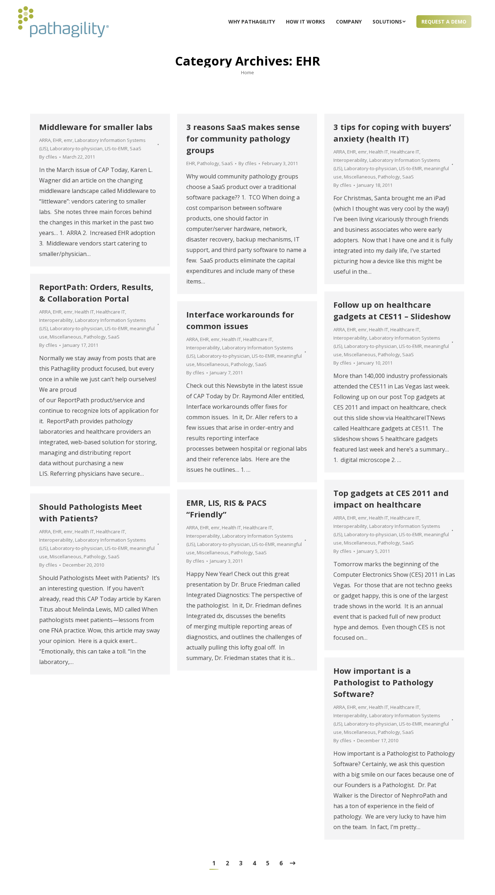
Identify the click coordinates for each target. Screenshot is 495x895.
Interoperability (350, 160)
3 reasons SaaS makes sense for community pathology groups (243, 138)
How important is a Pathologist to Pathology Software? (383, 682)
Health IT (378, 151)
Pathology (208, 163)
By (48, 157)
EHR (57, 140)
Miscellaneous (360, 176)
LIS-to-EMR (116, 148)
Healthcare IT (404, 151)
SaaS (135, 148)
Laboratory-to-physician (76, 148)
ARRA (45, 140)
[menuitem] (251, 21)
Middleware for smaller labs (96, 126)
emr (68, 140)
